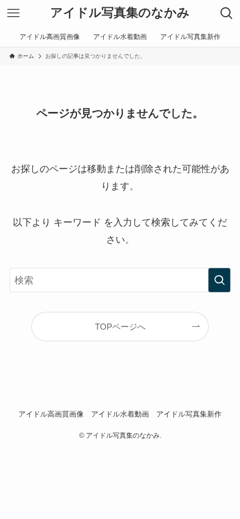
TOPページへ (120, 326)
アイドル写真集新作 (189, 414)
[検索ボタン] (226, 13)
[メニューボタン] (13, 13)
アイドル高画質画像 (51, 414)
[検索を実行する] (219, 280)
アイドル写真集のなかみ (120, 13)
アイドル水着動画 (120, 414)
